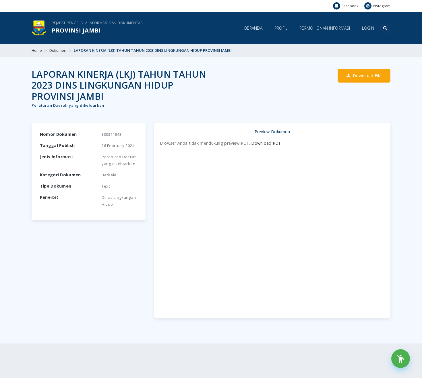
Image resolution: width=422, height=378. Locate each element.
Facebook (350, 5)
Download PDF (266, 143)
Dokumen (57, 50)
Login (368, 28)
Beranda (253, 28)
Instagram (381, 5)
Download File (366, 75)
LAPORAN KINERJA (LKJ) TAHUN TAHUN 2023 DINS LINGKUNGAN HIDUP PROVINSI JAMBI (153, 50)
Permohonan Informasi (324, 28)
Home (37, 50)
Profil (281, 28)
